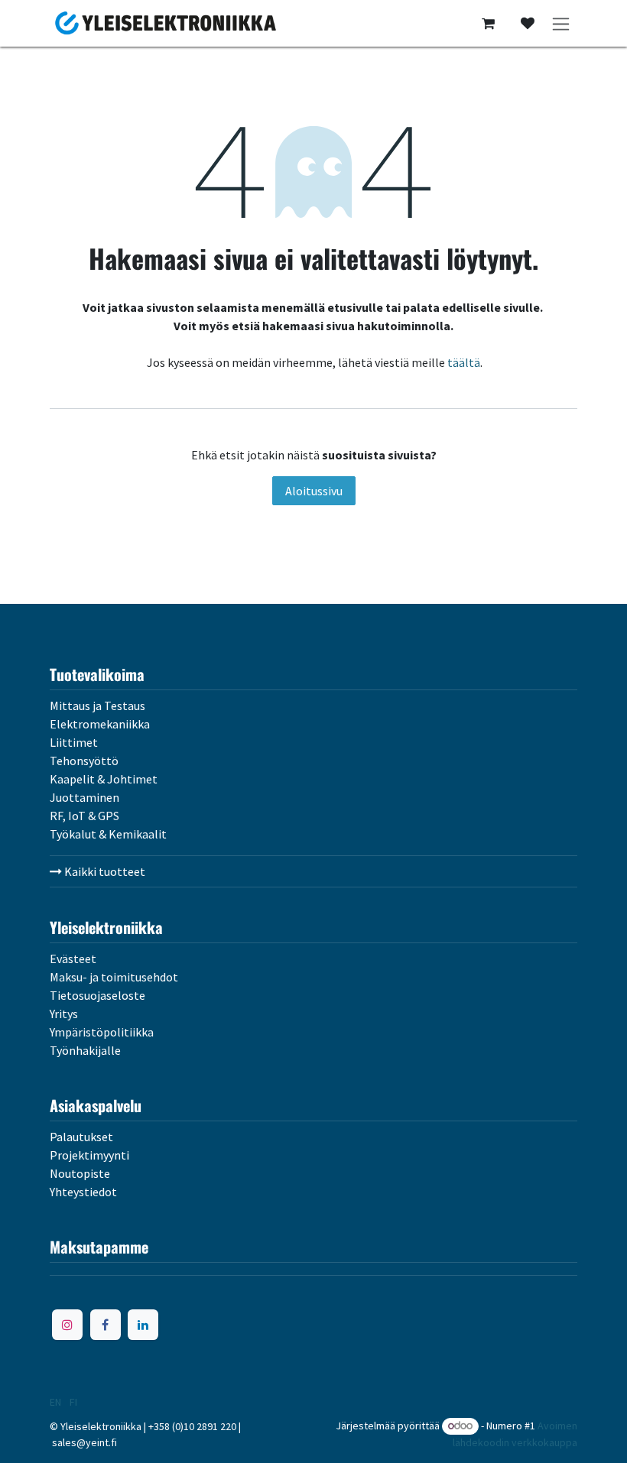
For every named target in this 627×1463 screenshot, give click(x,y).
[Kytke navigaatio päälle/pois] (560, 23)
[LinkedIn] (143, 1324)
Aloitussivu (314, 490)
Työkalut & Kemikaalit (108, 834)
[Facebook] (105, 1324)
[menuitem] (55, 1402)
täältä (463, 362)
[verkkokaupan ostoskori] (488, 24)
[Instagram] (67, 1324)
